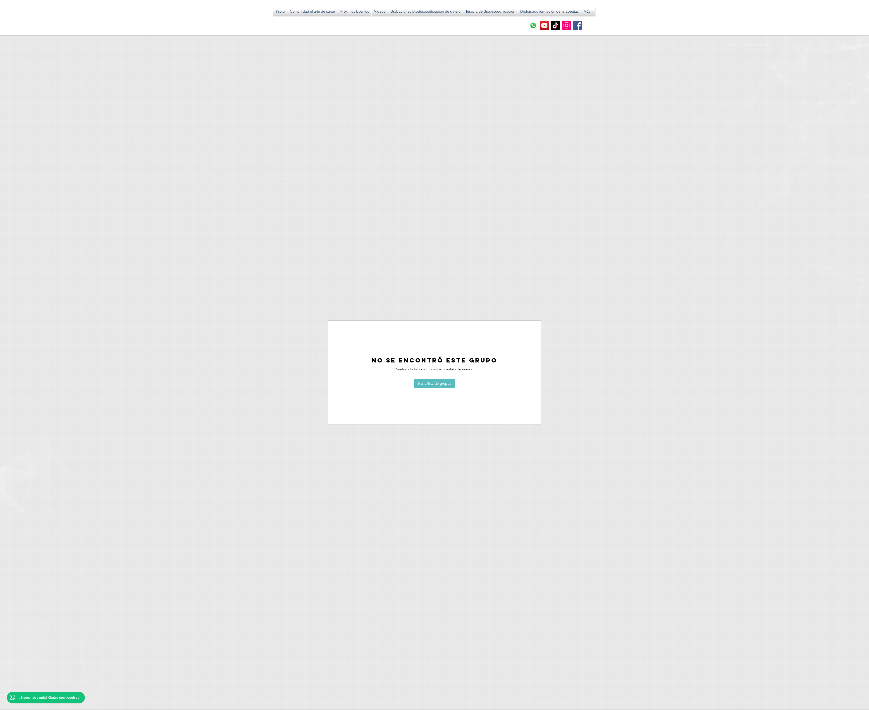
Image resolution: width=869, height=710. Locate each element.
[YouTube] (544, 25)
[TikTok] (555, 25)
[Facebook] (577, 25)
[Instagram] (566, 25)
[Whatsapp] (533, 25)
